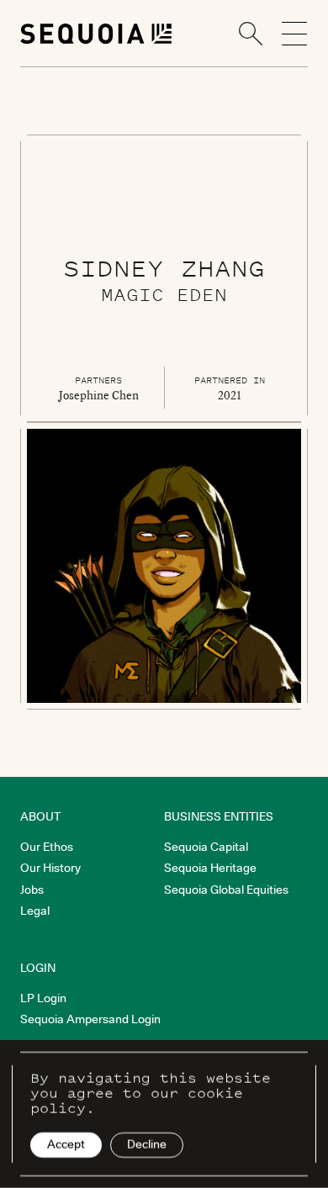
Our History (50, 867)
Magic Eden (164, 294)
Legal (35, 910)
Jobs (32, 889)
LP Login (43, 998)
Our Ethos (46, 846)
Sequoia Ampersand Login (90, 1019)
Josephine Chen (99, 395)
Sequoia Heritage (210, 867)
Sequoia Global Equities (226, 889)
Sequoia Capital (206, 846)
